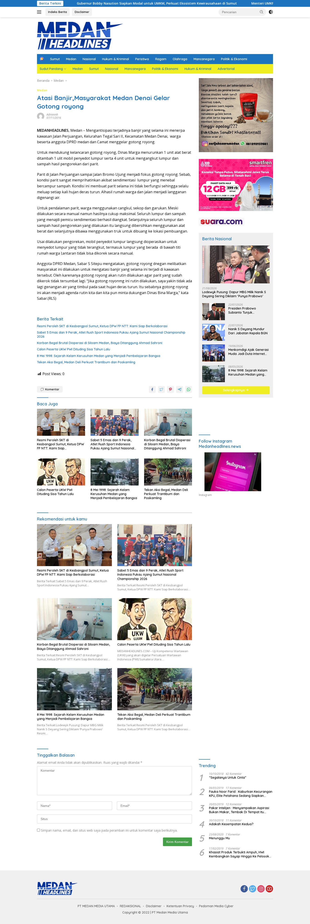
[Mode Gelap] (270, 12)
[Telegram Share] (179, 389)
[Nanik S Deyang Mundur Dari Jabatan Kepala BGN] (213, 332)
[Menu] (40, 12)
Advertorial (226, 69)
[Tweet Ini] (161, 389)
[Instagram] (261, 889)
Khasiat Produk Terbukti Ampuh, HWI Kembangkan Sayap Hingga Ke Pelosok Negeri (239, 854)
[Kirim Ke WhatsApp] (188, 389)
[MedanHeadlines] (80, 35)
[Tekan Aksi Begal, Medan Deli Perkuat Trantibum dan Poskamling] (168, 472)
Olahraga (180, 59)
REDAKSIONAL (130, 906)
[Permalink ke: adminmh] (40, 116)
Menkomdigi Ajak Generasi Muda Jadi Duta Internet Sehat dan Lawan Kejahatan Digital (248, 352)
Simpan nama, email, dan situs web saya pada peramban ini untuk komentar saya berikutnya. (109, 830)
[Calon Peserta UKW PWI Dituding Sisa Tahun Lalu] (61, 472)
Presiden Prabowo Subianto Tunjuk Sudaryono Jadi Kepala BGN (246, 310)
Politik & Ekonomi (234, 59)
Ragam (160, 59)
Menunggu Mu (219, 838)
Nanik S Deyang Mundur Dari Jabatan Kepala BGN (248, 331)
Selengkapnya (234, 390)
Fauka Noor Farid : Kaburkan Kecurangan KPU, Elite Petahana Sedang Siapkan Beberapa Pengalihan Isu (240, 794)
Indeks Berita (57, 12)
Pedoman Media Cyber (216, 906)
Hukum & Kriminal (115, 59)
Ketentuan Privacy (180, 906)
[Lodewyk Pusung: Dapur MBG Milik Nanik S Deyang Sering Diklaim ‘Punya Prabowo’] (236, 264)
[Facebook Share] (152, 389)
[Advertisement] (236, 542)
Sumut (55, 59)
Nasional (89, 59)
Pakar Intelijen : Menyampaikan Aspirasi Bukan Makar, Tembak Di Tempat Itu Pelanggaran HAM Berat (239, 810)
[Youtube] (269, 889)
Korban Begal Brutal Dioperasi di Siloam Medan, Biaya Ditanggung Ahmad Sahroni (99, 343)
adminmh (52, 114)
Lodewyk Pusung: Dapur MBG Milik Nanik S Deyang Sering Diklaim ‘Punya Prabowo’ (234, 294)
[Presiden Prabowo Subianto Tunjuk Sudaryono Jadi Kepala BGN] (213, 311)
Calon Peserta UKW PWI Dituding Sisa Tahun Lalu (73, 349)
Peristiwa (142, 59)
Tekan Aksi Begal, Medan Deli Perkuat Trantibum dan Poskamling (86, 362)
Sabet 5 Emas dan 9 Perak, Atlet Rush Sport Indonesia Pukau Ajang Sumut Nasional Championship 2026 (111, 334)
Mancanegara (204, 59)
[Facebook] (244, 889)
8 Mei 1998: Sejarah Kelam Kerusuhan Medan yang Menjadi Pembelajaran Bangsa (98, 356)
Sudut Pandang (51, 69)
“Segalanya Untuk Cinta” (227, 777)
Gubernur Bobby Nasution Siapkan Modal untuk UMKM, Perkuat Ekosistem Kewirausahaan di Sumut (117, 3)
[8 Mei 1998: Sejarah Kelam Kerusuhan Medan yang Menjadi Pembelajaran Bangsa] (115, 472)
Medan (71, 59)
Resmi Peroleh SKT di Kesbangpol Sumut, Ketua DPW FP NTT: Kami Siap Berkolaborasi (102, 326)
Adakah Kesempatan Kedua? (231, 824)
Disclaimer (82, 12)
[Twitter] (252, 889)
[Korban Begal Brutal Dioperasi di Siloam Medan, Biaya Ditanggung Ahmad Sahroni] (168, 422)
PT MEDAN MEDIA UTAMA (96, 906)
